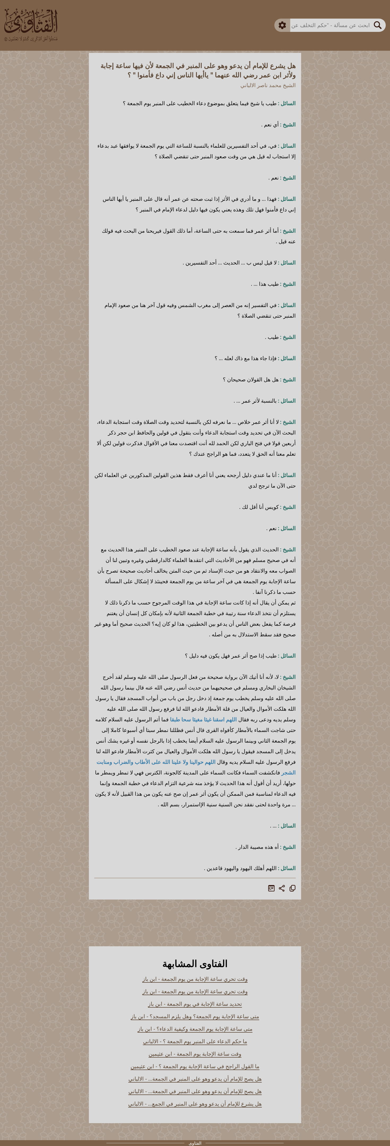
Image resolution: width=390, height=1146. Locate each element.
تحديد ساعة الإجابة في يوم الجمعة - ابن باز (195, 1003)
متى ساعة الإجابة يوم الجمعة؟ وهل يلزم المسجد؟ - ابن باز (195, 1016)
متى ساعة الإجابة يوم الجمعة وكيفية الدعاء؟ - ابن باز (195, 1028)
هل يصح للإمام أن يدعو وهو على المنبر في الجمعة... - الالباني (195, 1078)
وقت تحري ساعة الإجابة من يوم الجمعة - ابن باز (195, 978)
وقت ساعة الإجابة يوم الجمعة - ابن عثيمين (195, 1053)
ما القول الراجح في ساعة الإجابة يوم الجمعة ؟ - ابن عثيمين (195, 1066)
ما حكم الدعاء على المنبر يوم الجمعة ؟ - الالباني (195, 1041)
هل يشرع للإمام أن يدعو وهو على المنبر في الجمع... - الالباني (195, 1103)
